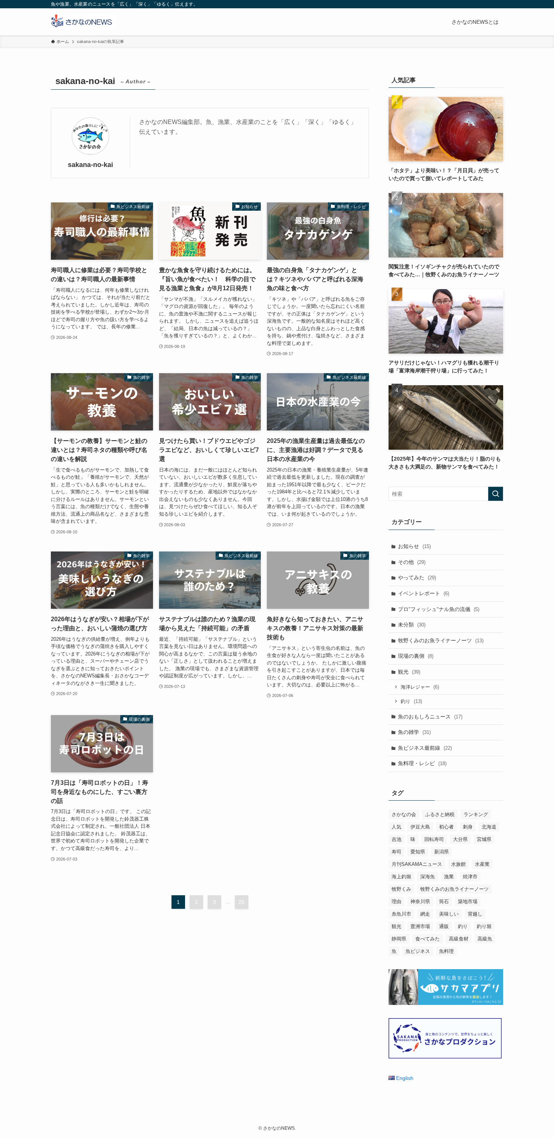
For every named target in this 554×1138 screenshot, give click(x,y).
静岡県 (399, 939)
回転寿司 (434, 839)
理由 (396, 901)
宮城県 (484, 839)
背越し (475, 914)
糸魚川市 (401, 914)
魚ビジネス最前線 (425, 748)
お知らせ (414, 546)
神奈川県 (420, 901)
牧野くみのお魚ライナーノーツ (441, 640)
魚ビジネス (418, 951)
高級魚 (484, 939)
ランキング (476, 814)
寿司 (396, 852)
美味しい (449, 914)
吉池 (396, 839)
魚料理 (446, 951)
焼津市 (470, 876)
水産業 (482, 864)
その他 (411, 562)
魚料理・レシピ (422, 763)
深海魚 (427, 876)
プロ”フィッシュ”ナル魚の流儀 (438, 609)
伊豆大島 (420, 827)
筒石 (444, 901)
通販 (444, 926)
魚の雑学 (414, 732)
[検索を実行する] (495, 494)
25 (242, 902)
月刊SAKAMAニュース (417, 864)
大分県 (460, 839)
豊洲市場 (420, 926)
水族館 (458, 864)
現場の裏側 (415, 656)
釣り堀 (484, 926)
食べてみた (427, 939)
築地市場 (467, 901)
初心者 (446, 827)
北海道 (489, 827)
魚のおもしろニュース (430, 717)
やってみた (417, 577)
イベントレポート (423, 593)
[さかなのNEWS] (83, 21)
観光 (409, 672)
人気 (396, 827)
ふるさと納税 (440, 814)
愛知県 (417, 852)
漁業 (449, 876)
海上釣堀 (401, 876)
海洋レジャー (420, 687)
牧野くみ (401, 889)
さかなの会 (404, 814)
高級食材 (458, 939)
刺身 (468, 827)
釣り (411, 701)
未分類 (411, 625)
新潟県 (441, 852)
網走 (425, 914)
